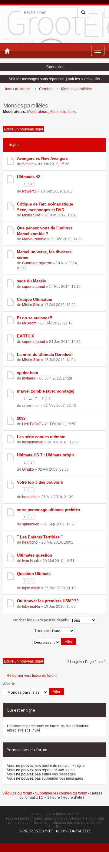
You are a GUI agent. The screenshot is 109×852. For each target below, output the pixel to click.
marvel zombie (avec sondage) (45, 391)
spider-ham (27, 372)
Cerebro (46, 89)
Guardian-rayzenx (37, 263)
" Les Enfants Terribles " (40, 537)
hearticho (30, 497)
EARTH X (25, 336)
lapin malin (31, 588)
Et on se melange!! (34, 318)
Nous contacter (73, 831)
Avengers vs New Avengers (42, 158)
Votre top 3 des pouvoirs (40, 482)
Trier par (42, 630)
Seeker (28, 164)
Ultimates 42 (28, 177)
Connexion (55, 67)
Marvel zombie (34, 239)
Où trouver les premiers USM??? (48, 601)
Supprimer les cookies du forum (61, 793)
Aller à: (9, 683)
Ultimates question (34, 555)
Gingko (28, 469)
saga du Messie (31, 281)
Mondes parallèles (76, 89)
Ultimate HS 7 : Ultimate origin (45, 455)
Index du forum (17, 89)
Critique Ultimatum (34, 299)
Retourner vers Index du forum (32, 675)
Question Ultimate (34, 573)
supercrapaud (33, 287)
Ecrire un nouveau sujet (23, 129)
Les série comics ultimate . (42, 437)
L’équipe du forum (17, 793)
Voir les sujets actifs (84, 79)
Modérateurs (37, 112)
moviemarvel (32, 442)
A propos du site (36, 831)
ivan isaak (30, 561)
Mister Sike (31, 215)
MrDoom (29, 323)
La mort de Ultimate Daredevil (45, 354)
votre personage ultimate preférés (48, 510)
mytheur (28, 378)
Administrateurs (63, 112)
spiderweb (30, 524)
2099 (21, 418)
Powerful (29, 191)
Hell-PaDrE (31, 424)
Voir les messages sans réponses (36, 79)
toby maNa (31, 606)
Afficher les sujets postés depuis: (41, 619)
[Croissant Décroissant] (54, 642)
